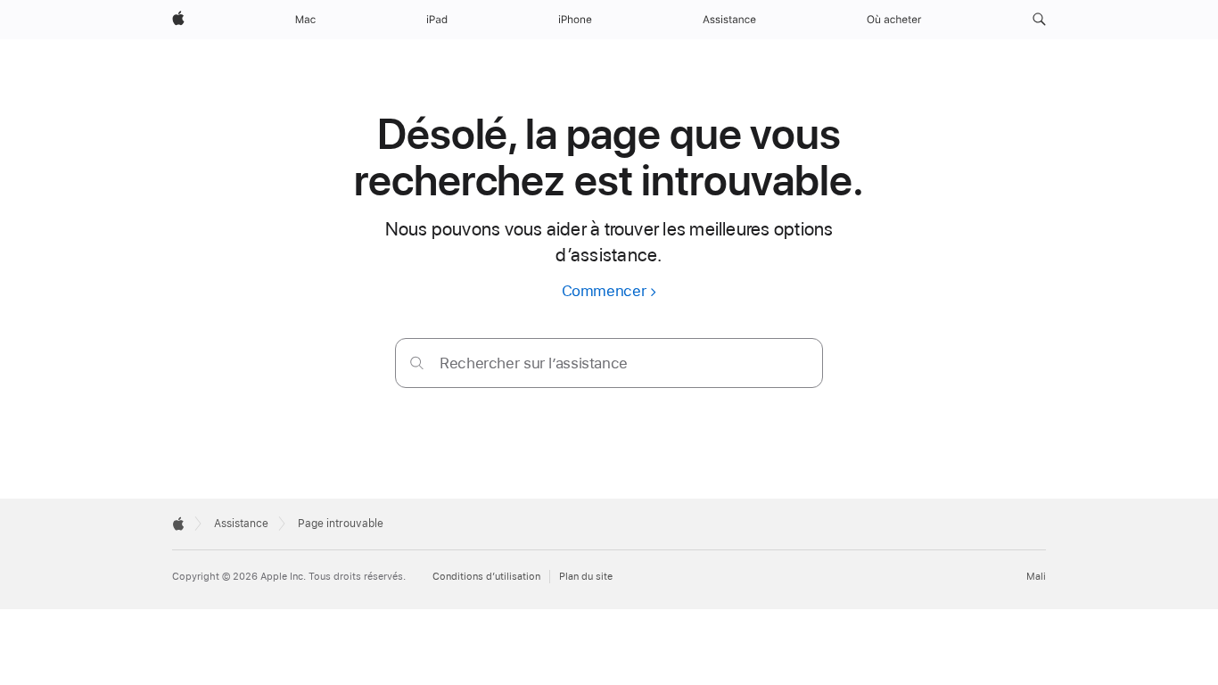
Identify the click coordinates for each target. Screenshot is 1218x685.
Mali (1036, 576)
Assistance (241, 523)
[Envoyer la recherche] (417, 362)
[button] (1039, 19)
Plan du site (586, 576)
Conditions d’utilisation (486, 576)
